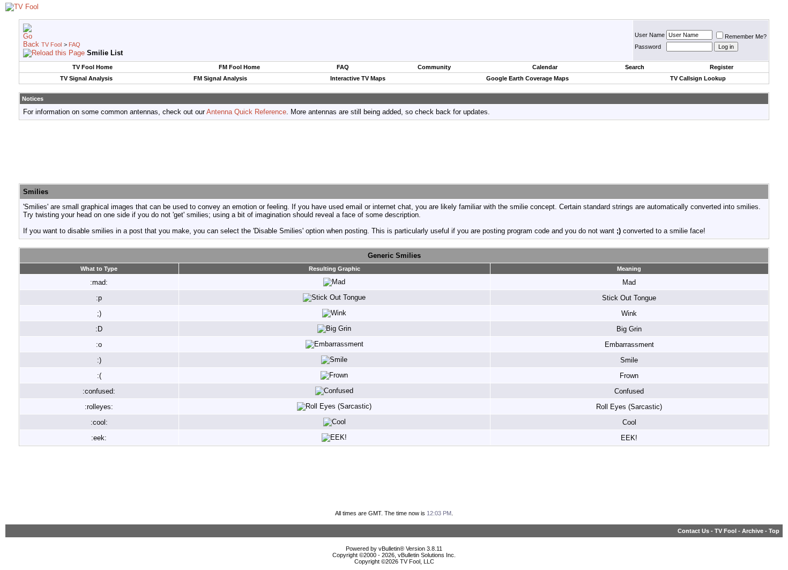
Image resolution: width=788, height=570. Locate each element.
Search (634, 67)
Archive (752, 531)
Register (721, 67)
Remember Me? (746, 36)
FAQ (74, 44)
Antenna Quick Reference (246, 112)
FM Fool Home (239, 67)
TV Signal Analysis (86, 78)
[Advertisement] (394, 152)
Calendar (544, 67)
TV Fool (51, 44)
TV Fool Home (92, 67)
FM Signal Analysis (220, 78)
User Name (650, 35)
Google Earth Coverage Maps (527, 78)
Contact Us (693, 531)
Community (434, 67)
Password (648, 46)
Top (774, 531)
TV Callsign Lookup (698, 78)
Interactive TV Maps (357, 78)
